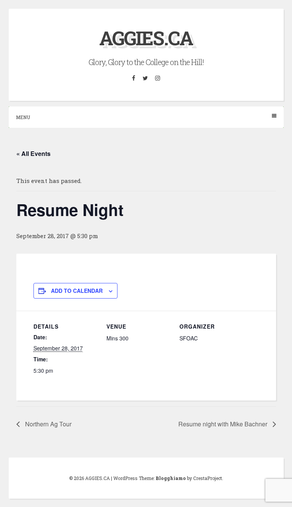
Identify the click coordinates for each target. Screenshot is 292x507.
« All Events (33, 153)
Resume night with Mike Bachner (223, 424)
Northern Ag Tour (47, 424)
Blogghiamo (171, 478)
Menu (23, 117)
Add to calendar (77, 290)
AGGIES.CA (146, 38)
